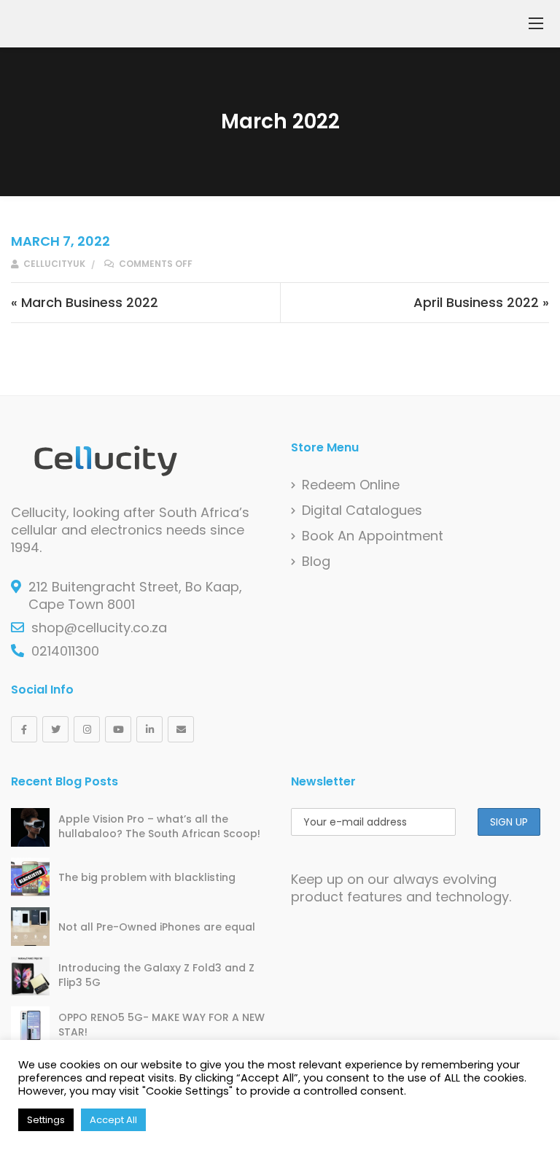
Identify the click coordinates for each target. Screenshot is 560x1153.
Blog (316, 561)
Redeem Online (351, 485)
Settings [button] (46, 1120)
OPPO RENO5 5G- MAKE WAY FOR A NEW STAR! (161, 1024)
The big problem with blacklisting (147, 877)
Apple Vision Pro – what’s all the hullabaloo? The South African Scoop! (159, 826)
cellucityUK (53, 263)
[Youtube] (118, 729)
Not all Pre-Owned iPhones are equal (156, 927)
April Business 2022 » (481, 302)
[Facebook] (24, 729)
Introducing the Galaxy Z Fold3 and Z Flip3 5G (156, 975)
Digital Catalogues (362, 510)
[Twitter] (55, 729)
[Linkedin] (149, 729)
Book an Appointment (372, 536)
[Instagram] (87, 729)
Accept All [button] (113, 1120)
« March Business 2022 (84, 302)
